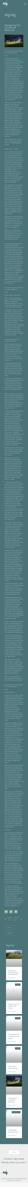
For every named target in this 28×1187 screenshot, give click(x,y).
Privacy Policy (17, 1180)
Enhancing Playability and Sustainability (13, 972)
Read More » (12, 978)
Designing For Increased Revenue (13, 1100)
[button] (25, 4)
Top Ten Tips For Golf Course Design (13, 1006)
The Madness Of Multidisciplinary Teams (14, 1036)
